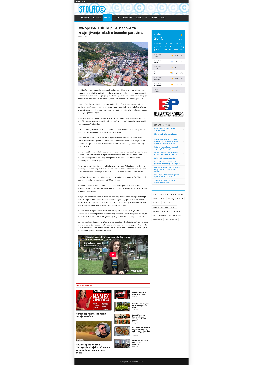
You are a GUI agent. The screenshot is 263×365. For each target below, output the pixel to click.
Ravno (171, 203)
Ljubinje (173, 194)
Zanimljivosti (141, 18)
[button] (157, 47)
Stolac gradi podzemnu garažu (164, 158)
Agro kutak (127, 18)
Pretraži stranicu (158, 18)
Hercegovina (163, 194)
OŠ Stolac (156, 211)
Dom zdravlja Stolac (159, 215)
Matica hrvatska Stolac (160, 207)
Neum (155, 199)
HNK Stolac (176, 211)
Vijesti (107, 18)
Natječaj (171, 199)
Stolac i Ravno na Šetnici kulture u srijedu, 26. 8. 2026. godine (139, 318)
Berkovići (162, 199)
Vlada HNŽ (179, 199)
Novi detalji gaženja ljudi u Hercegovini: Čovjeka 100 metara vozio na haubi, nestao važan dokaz (93, 348)
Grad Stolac (156, 203)
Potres (180, 194)
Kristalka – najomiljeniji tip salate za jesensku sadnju (140, 305)
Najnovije (97, 18)
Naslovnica (84, 18)
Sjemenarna (166, 211)
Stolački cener (157, 220)
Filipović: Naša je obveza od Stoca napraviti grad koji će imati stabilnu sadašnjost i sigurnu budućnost (166, 141)
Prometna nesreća (175, 215)
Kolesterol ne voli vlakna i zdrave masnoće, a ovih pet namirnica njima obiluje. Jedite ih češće (141, 330)
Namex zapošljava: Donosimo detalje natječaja (91, 315)
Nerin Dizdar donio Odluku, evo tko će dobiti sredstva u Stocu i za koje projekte (166, 169)
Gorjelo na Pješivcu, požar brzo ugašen (139, 293)
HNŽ (164, 203)
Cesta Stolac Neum (171, 220)
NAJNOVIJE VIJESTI (85, 285)
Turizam (173, 207)
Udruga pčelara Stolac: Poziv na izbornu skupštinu (140, 342)
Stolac (116, 18)
